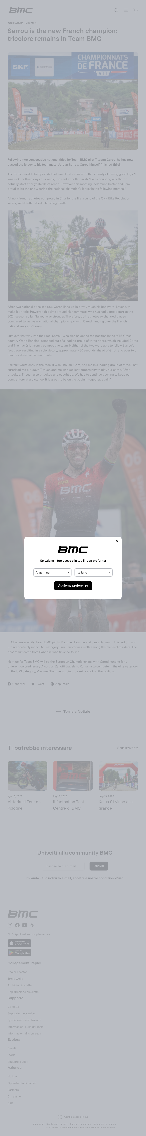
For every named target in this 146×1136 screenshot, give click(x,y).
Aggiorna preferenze (73, 585)
